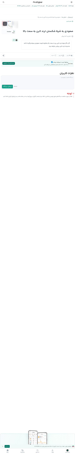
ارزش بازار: (42, 6)
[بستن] (3, 446)
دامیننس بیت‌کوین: (25, 6)
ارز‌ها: (72, 6)
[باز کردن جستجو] (3, 2)
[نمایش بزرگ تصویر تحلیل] (5, 24)
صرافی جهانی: (50, 6)
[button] (10, 24)
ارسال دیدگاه (7, 86)
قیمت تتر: (64, 6)
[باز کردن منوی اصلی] (72, 2)
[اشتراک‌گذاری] (3, 55)
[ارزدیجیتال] (37, 2)
